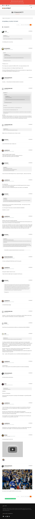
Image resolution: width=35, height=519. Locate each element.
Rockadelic (7, 48)
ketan (5, 435)
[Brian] (3, 323)
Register (9, 498)
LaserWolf (7, 150)
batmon (6, 139)
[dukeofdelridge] (3, 257)
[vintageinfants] (3, 78)
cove (5, 31)
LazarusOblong (8, 88)
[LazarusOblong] (3, 89)
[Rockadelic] (3, 49)
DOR (5, 384)
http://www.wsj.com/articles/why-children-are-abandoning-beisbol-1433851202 (15, 327)
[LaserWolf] (3, 151)
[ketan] (3, 435)
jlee (5, 333)
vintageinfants (8, 77)
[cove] (3, 32)
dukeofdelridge (8, 257)
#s (21, 273)
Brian (5, 323)
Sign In (31, 5)
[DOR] (3, 384)
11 (30, 24)
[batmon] (3, 140)
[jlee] (3, 334)
